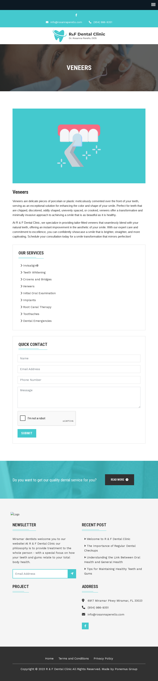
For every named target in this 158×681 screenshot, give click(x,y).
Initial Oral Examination (39, 293)
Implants (29, 300)
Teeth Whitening (34, 272)
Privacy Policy (103, 658)
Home (49, 658)
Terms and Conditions (73, 658)
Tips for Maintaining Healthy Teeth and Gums (113, 571)
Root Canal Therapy (36, 307)
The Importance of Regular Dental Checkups (109, 548)
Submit (27, 433)
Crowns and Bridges (37, 279)
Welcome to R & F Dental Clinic (108, 539)
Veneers (28, 286)
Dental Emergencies (37, 321)
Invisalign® (30, 265)
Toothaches (30, 314)
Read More (118, 479)
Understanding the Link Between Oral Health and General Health (112, 560)
